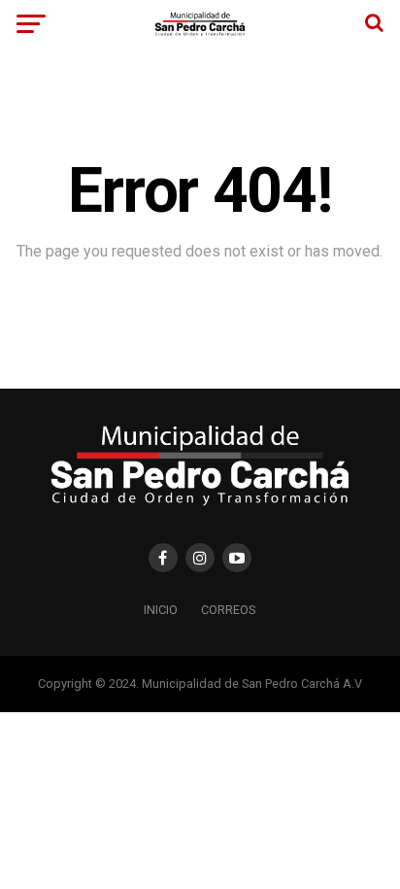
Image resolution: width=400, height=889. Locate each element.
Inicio (161, 609)
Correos (228, 609)
